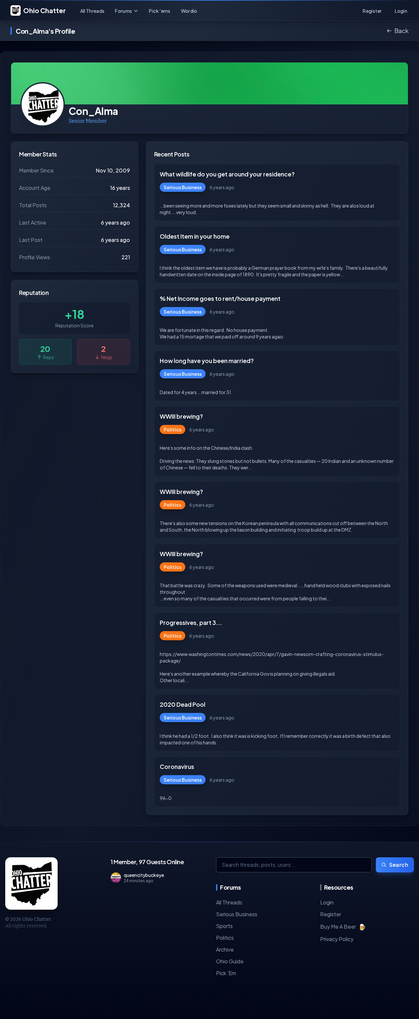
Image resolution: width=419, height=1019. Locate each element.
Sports (224, 925)
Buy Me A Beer (343, 926)
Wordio (189, 11)
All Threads (92, 11)
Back (401, 30)
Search (398, 864)
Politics (225, 937)
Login (327, 902)
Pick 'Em (226, 973)
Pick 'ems (159, 11)
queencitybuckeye (144, 875)
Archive (225, 949)
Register (330, 914)
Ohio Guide (230, 961)
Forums (123, 11)
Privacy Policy (337, 939)
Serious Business (236, 914)
